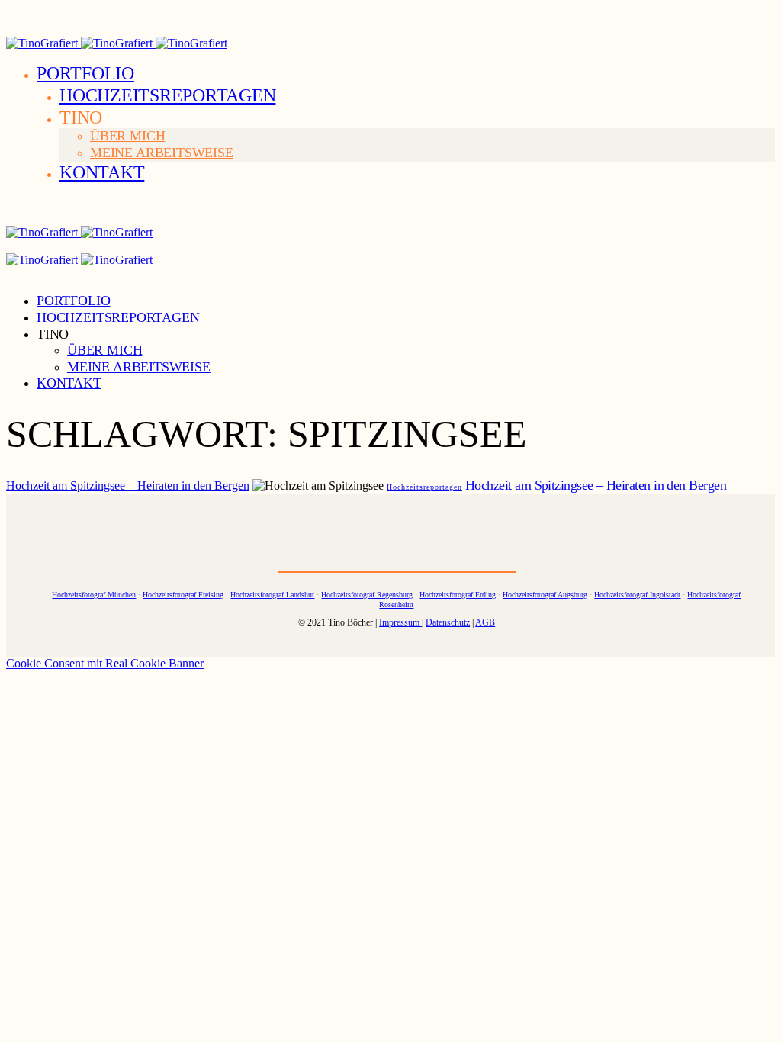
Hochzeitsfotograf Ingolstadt (637, 594)
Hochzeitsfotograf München (94, 594)
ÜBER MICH (127, 135)
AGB (485, 622)
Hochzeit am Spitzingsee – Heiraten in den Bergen (127, 485)
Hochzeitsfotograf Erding (457, 594)
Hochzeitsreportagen (424, 487)
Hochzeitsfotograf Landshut (272, 594)
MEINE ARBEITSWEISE (161, 152)
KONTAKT (101, 172)
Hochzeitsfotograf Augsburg (545, 594)
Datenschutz (448, 622)
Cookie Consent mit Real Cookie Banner (105, 663)
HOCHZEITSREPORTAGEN (167, 95)
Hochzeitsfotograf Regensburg (367, 594)
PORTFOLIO (85, 73)
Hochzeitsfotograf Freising (183, 594)
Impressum (400, 622)
